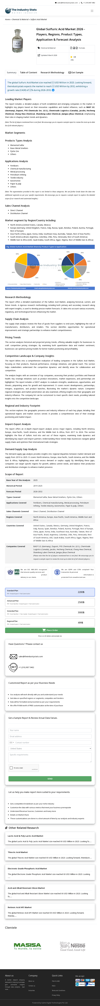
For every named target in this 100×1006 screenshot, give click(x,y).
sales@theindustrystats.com (67, 3)
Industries (32, 990)
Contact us (32, 986)
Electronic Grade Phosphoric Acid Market (27, 868)
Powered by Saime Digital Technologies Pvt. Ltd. (50, 1003)
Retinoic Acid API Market (20, 907)
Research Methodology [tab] (52, 72)
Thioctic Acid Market (18, 852)
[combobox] (12, 742)
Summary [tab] (11, 72)
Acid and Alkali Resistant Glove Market (26, 888)
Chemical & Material (20, 19)
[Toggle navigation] (92, 11)
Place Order (52, 630)
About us (31, 981)
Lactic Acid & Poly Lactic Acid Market (25, 836)
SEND (50, 778)
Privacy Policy (56, 995)
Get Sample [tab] (77, 72)
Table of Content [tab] (28, 72)
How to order (56, 981)
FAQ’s (53, 986)
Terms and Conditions (58, 990)
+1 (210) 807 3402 (89, 3)
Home (7, 19)
